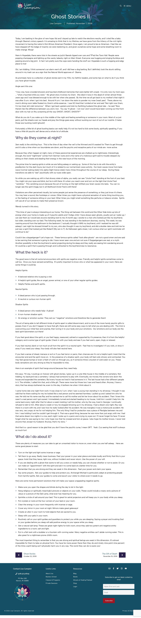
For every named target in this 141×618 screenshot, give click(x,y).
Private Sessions (51, 583)
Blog (74, 573)
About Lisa (49, 573)
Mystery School (51, 577)
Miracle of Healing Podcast (82, 580)
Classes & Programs (53, 580)
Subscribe (109, 601)
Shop (75, 583)
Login (75, 587)
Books (75, 577)
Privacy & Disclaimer (129, 611)
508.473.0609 (23, 574)
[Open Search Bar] (121, 6)
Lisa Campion (56, 23)
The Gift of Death (109, 554)
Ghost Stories (29, 554)
